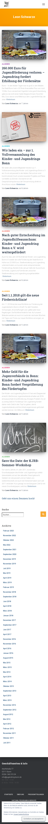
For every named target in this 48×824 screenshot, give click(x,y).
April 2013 (7, 696)
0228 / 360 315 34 (9, 774)
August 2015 (8, 658)
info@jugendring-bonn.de (11, 777)
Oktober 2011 (8, 738)
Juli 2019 (6, 568)
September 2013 (9, 691)
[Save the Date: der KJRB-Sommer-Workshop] (24, 437)
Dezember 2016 (9, 639)
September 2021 (9, 550)
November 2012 (9, 705)
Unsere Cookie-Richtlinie (21, 814)
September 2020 (9, 554)
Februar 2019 (8, 587)
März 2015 (7, 667)
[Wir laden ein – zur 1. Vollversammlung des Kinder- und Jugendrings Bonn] (24, 126)
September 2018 (9, 597)
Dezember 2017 (9, 620)
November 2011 (9, 733)
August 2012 (8, 714)
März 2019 (7, 582)
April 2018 (7, 606)
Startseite (8, 794)
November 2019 (9, 564)
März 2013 (7, 700)
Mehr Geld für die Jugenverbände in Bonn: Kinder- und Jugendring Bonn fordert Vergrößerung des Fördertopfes (22, 380)
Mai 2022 (6, 545)
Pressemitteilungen (36, 794)
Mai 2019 (6, 573)
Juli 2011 (6, 743)
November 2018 (9, 592)
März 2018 (7, 611)
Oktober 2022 (8, 540)
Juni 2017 (7, 630)
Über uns (20, 794)
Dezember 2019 (9, 559)
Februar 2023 (8, 531)
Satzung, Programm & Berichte (24, 800)
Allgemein (6, 64)
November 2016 (9, 644)
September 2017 (9, 625)
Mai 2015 (6, 663)
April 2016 (7, 648)
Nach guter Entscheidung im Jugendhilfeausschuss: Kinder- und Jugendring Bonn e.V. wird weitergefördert (23, 243)
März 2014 (7, 681)
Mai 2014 (6, 672)
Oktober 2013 (8, 686)
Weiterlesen (10, 99)
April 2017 (7, 634)
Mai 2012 (6, 719)
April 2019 (7, 578)
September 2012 (9, 710)
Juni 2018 (7, 601)
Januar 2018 (8, 616)
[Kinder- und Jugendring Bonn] (7, 4)
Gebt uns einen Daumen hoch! (18, 498)
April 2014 (7, 677)
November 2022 (9, 535)
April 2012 (7, 724)
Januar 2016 (8, 653)
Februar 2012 (8, 729)
